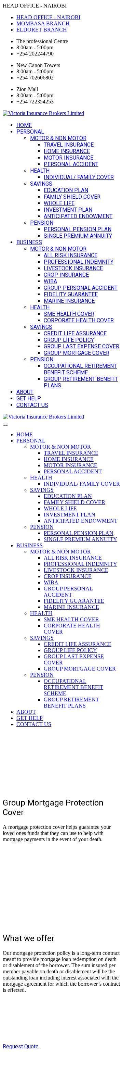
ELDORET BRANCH (41, 30)
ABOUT (24, 392)
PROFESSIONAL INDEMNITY (78, 262)
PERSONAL (30, 131)
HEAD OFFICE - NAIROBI (48, 17)
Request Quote (21, 1046)
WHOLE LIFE (59, 203)
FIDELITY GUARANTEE (71, 294)
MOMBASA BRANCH (43, 23)
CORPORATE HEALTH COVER (79, 320)
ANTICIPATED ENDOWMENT (78, 216)
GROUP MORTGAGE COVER (76, 353)
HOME (24, 125)
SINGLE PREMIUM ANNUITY (78, 236)
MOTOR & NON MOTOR (58, 138)
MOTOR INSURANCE (68, 157)
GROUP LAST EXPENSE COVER (81, 346)
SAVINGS (41, 183)
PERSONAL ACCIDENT (71, 164)
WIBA (50, 281)
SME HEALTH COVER (69, 314)
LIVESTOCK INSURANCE (73, 268)
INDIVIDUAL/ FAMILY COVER (79, 177)
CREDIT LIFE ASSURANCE (75, 333)
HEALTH (40, 170)
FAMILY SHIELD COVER (72, 197)
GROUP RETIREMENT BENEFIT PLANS (71, 703)
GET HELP (28, 398)
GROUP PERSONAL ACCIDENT (81, 288)
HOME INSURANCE (67, 151)
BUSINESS (29, 242)
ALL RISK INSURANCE (70, 255)
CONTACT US (32, 405)
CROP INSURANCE (66, 275)
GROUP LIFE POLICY (69, 340)
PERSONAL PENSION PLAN (77, 229)
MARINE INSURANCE (69, 301)
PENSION (41, 223)
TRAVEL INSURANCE (69, 144)
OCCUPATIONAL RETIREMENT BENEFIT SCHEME (80, 369)
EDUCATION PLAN (66, 190)
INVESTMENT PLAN (68, 210)
